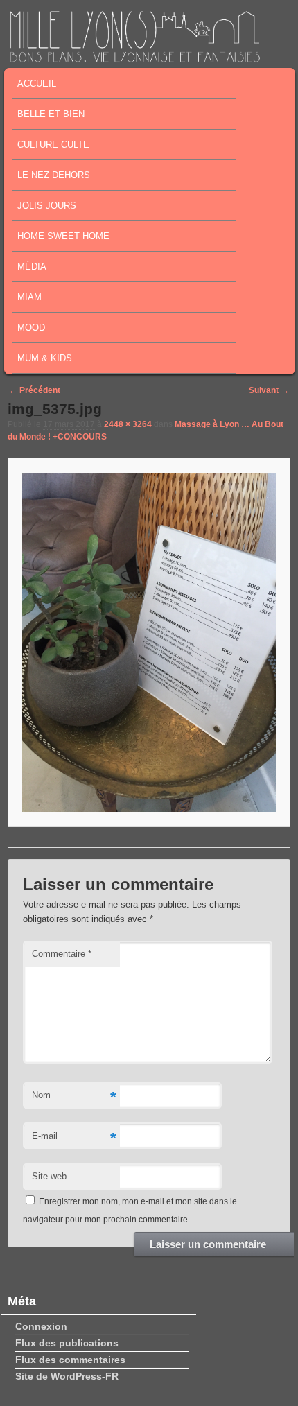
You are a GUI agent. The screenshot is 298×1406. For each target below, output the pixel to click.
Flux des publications (67, 1342)
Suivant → (269, 390)
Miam (29, 297)
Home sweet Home (63, 236)
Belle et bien (51, 114)
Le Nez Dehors (53, 175)
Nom (74, 1097)
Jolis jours (46, 205)
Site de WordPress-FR (67, 1376)
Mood (31, 327)
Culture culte (53, 144)
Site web (49, 1176)
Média (31, 266)
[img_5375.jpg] (149, 642)
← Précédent (34, 390)
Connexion (41, 1326)
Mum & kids (44, 358)
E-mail (74, 1138)
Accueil (36, 83)
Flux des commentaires (70, 1359)
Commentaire (61, 953)
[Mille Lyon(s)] (134, 58)
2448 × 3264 (128, 424)
